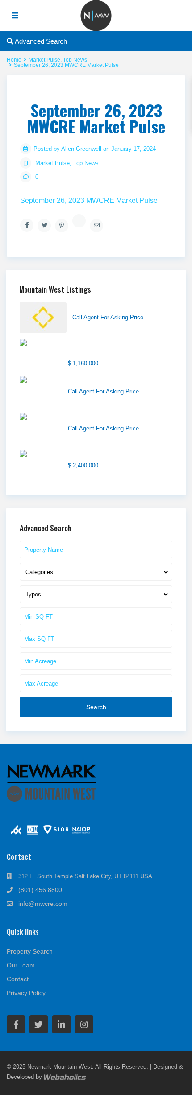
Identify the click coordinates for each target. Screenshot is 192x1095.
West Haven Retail (94, 380)
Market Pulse (52, 163)
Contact (18, 979)
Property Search (30, 951)
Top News (86, 163)
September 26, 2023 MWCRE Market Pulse (89, 200)
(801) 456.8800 (40, 889)
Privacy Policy (26, 992)
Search (96, 707)
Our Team (21, 965)
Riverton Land (88, 454)
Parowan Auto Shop (96, 417)
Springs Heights (94, 306)
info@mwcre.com (42, 903)
